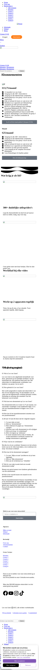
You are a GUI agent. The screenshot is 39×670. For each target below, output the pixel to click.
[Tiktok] (21, 593)
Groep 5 (10, 15)
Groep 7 (10, 18)
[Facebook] (5, 593)
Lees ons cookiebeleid (23, 657)
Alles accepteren (19, 661)
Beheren (28, 665)
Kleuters (10, 9)
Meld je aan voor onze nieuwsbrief (14, 511)
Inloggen (5, 37)
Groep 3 (10, 11)
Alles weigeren (11, 665)
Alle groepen (12, 8)
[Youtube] (10, 593)
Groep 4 (10, 13)
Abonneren (16, 37)
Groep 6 (10, 17)
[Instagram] (16, 593)
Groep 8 (10, 20)
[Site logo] (9, 48)
